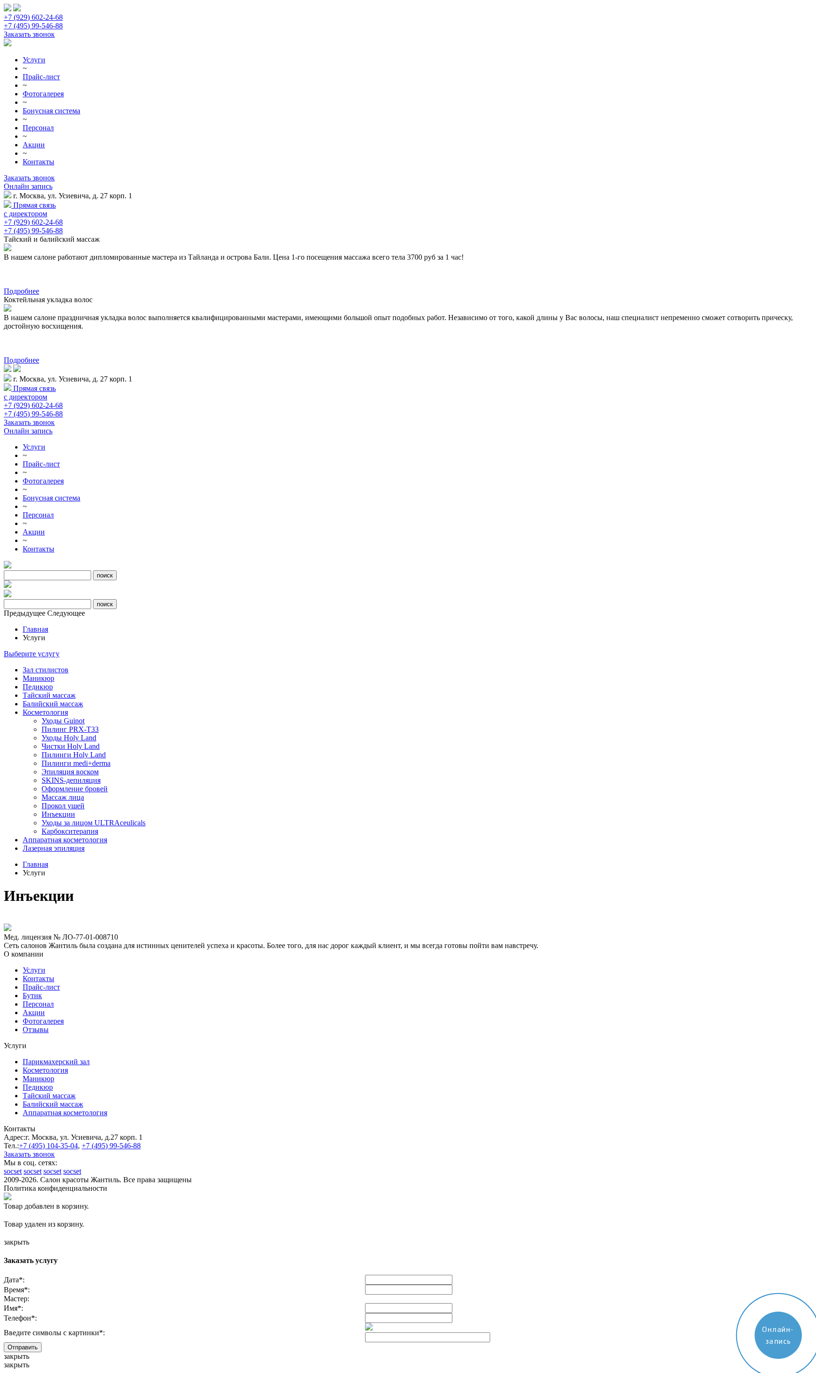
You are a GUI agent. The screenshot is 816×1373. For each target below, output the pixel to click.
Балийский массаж (53, 704)
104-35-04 (48, 1146)
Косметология (45, 712)
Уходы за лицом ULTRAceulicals (93, 823)
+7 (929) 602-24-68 (33, 17)
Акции (34, 145)
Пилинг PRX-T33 (70, 729)
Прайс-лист (41, 77)
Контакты (38, 162)
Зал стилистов (45, 670)
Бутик (32, 996)
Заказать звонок (29, 34)
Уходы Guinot (63, 721)
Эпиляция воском (70, 772)
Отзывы (36, 1030)
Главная (35, 629)
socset (13, 1171)
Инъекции (58, 814)
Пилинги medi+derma (76, 763)
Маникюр (38, 678)
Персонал (38, 128)
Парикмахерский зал (56, 1062)
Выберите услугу (32, 654)
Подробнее (21, 291)
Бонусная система (51, 111)
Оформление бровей (75, 789)
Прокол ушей (63, 806)
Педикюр (38, 687)
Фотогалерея (43, 94)
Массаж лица (63, 797)
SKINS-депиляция (71, 780)
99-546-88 (111, 1146)
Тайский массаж (49, 695)
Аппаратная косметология (65, 840)
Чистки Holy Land (71, 746)
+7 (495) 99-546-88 (33, 26)
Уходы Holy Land (69, 738)
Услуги (34, 60)
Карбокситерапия (70, 831)
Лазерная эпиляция (54, 848)
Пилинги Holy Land (74, 755)
